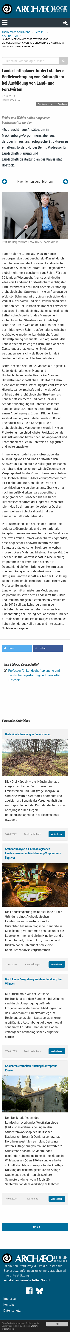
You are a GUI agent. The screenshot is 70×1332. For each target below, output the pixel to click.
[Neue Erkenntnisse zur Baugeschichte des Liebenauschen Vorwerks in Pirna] (4, 181)
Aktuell (40, 32)
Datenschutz (12, 1310)
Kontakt (8, 1304)
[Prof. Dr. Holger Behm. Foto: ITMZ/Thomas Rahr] (35, 215)
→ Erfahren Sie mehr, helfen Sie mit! (27, 1280)
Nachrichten (10, 35)
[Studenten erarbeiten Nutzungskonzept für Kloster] (35, 1094)
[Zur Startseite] (35, 9)
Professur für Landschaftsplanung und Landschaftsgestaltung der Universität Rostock (33, 675)
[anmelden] (65, 22)
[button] (17, 648)
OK (57, 1324)
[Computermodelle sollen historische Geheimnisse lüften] (65, 181)
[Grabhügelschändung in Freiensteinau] (35, 758)
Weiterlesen (57, 834)
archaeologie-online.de (16, 32)
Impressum (10, 1299)
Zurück (35, 1227)
